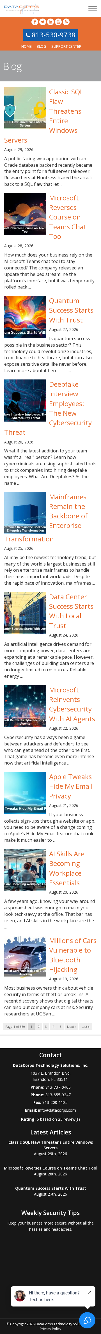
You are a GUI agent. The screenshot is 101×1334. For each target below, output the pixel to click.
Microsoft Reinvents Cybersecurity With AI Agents (72, 704)
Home (26, 46)
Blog (41, 46)
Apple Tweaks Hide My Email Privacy (71, 786)
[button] (93, 9)
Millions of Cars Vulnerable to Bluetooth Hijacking (73, 955)
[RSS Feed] (66, 21)
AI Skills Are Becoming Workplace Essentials (66, 868)
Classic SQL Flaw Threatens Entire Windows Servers (50, 1144)
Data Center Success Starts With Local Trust (71, 611)
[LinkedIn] (50, 21)
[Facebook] (35, 21)
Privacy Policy (50, 1328)
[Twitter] (43, 21)
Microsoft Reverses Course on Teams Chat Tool (67, 217)
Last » (85, 1026)
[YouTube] (58, 21)
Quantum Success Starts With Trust (71, 310)
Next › (71, 1026)
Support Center (66, 46)
